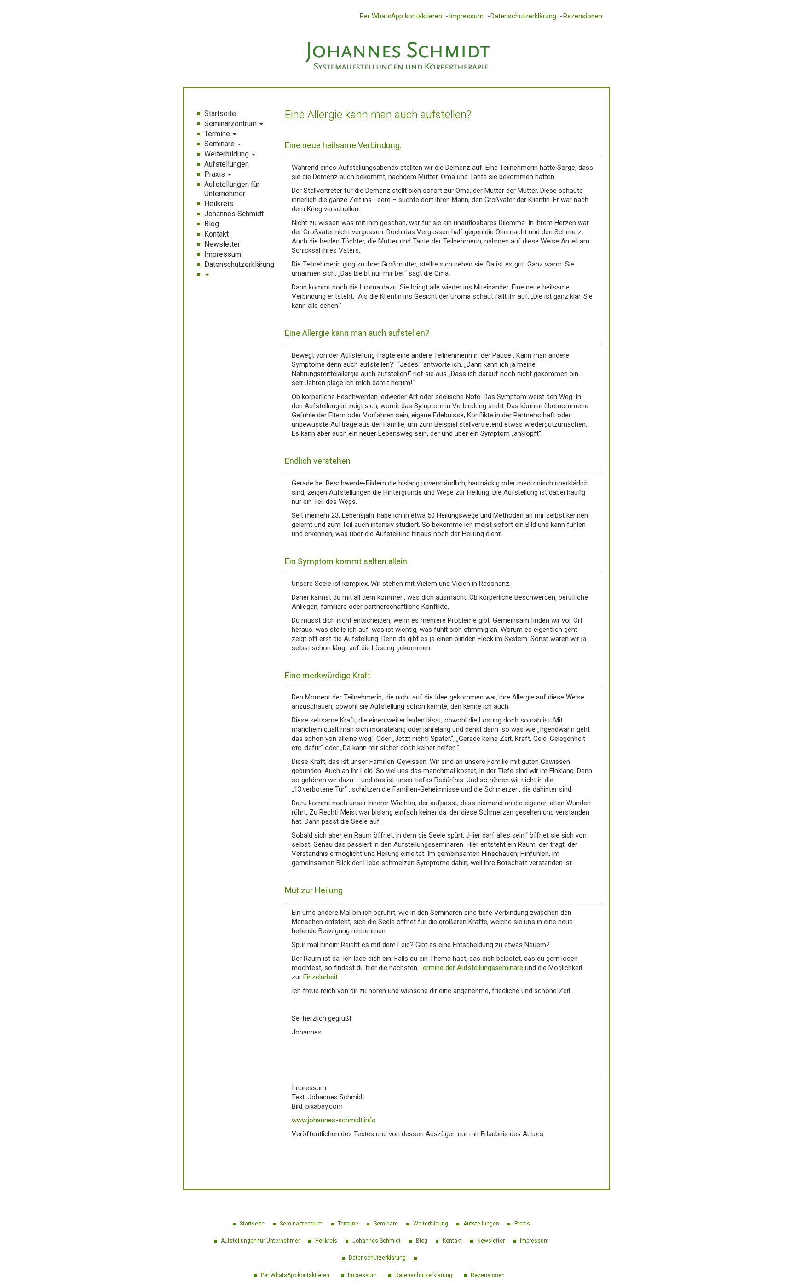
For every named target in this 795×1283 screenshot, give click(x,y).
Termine (218, 133)
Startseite (220, 113)
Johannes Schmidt (234, 213)
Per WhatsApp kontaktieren (401, 16)
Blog (211, 224)
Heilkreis (218, 203)
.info (369, 1120)
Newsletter (222, 244)
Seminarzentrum (231, 123)
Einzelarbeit (320, 977)
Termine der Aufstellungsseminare (471, 968)
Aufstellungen (226, 164)
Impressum (466, 16)
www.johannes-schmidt (327, 1120)
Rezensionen (582, 16)
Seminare (220, 143)
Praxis (215, 174)
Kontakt (216, 234)
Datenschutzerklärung (523, 16)
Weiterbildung (227, 154)
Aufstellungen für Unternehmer (231, 189)
